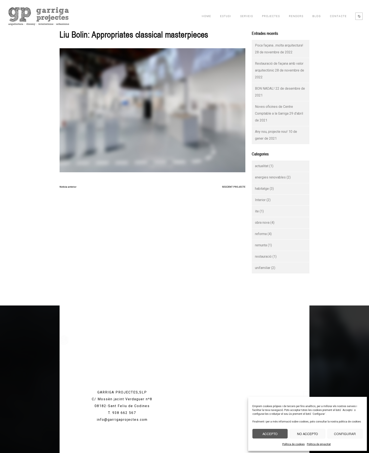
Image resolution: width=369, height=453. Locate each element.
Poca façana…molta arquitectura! (279, 45)
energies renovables (270, 177)
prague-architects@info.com (291, 361)
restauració (263, 256)
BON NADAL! (265, 88)
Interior (260, 200)
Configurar (345, 433)
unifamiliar (262, 268)
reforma (261, 234)
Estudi (225, 16)
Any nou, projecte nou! (271, 132)
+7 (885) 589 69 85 (298, 355)
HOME (206, 16)
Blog (316, 16)
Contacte (338, 16)
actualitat (261, 166)
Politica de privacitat (319, 444)
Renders (296, 16)
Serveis (246, 16)
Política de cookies (293, 444)
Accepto (270, 433)
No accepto (307, 433)
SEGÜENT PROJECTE (233, 187)
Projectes (271, 16)
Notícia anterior (68, 187)
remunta (261, 245)
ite (257, 211)
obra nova (262, 223)
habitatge (262, 189)
